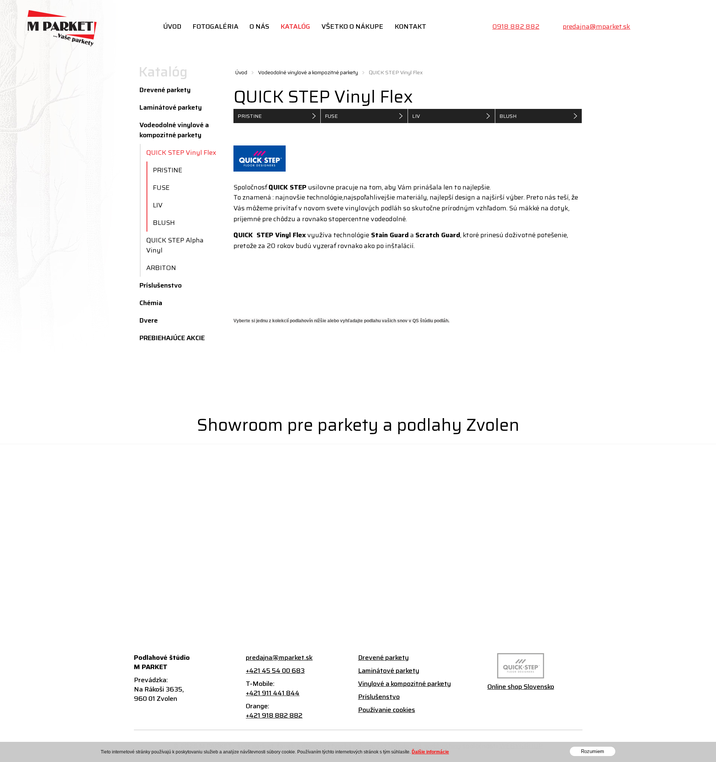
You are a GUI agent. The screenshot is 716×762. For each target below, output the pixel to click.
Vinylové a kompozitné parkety (404, 684)
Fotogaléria (215, 26)
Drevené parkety (165, 90)
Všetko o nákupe (352, 26)
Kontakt (410, 26)
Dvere (148, 320)
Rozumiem (592, 751)
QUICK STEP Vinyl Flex (181, 152)
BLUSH (507, 116)
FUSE (331, 116)
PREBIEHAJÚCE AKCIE (172, 338)
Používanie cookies (386, 710)
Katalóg (295, 26)
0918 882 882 (515, 27)
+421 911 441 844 (272, 693)
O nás (259, 26)
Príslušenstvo (160, 285)
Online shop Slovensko (520, 687)
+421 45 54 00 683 (275, 670)
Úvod (172, 26)
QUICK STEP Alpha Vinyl (175, 245)
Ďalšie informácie (430, 752)
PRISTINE (250, 116)
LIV (416, 116)
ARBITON (161, 268)
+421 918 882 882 (274, 715)
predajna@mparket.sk (596, 27)
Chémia (150, 303)
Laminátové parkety (170, 107)
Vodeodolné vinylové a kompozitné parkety (308, 72)
